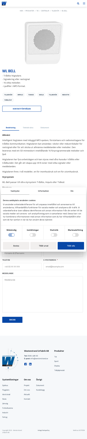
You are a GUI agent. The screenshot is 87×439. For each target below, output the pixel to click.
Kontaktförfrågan (22, 108)
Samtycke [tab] (15, 190)
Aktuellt (27, 394)
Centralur (45, 11)
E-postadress (51, 260)
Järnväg (5, 403)
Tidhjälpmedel (59, 370)
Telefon (6, 260)
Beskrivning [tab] (11, 127)
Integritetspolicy (43, 430)
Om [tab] (71, 190)
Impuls (20, 94)
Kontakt (27, 399)
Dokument (40, 385)
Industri (65, 94)
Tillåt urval (43, 245)
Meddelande (7, 273)
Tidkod (31, 94)
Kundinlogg (40, 389)
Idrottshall (6, 394)
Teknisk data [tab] (28, 127)
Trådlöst (8, 100)
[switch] (33, 235)
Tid (37, 11)
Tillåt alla (71, 245)
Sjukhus (5, 385)
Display (57, 365)
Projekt (26, 385)
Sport (56, 361)
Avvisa (16, 245)
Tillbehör (55, 11)
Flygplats (5, 389)
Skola (41, 94)
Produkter (29, 11)
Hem (21, 11)
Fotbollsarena (7, 408)
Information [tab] (43, 190)
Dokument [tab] (45, 127)
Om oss (27, 389)
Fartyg (4, 417)
